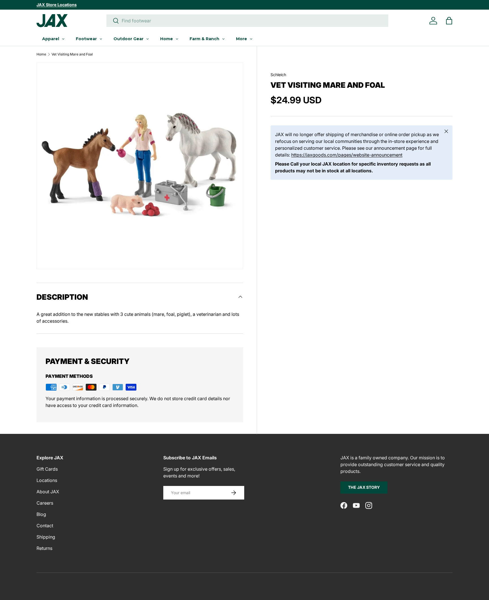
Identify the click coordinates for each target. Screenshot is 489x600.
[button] (449, 20)
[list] (140, 166)
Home (41, 54)
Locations (47, 480)
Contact (45, 525)
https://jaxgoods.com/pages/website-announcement (346, 154)
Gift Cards (47, 469)
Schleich (278, 74)
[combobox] (247, 20)
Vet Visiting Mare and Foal (72, 54)
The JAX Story (364, 487)
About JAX (48, 491)
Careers (45, 503)
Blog (41, 514)
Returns (44, 548)
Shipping (46, 537)
